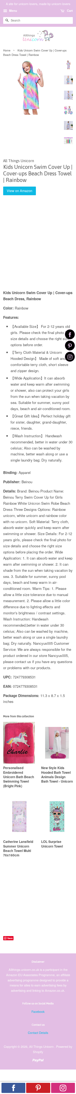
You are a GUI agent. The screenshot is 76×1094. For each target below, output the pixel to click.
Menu (12, 10)
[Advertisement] (38, 246)
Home (6, 50)
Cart (69, 10)
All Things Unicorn (41, 1046)
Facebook (38, 1011)
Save (10, 938)
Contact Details (38, 1032)
